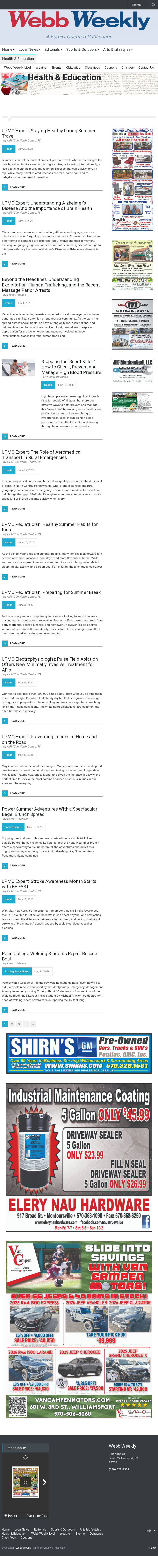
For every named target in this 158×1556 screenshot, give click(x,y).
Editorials (52, 49)
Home (7, 49)
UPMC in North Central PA (24, 140)
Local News (28, 49)
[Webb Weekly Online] (79, 23)
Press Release (16, 294)
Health (8, 148)
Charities (128, 67)
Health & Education (18, 58)
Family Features (57, 376)
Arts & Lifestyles (117, 49)
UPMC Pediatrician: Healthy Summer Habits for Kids (50, 527)
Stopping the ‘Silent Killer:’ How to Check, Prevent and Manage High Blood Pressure (71, 367)
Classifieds (92, 67)
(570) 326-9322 (119, 1469)
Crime (8, 303)
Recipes (16, 827)
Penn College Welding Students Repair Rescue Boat (49, 956)
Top (148, 1530)
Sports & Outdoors (81, 49)
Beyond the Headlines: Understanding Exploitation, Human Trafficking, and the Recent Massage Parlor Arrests (51, 285)
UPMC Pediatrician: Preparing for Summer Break (51, 592)
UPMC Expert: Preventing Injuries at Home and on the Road (49, 739)
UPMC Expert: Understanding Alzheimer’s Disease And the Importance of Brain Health (47, 205)
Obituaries (73, 67)
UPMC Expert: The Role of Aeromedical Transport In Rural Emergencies (42, 455)
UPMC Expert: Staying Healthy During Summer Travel (48, 133)
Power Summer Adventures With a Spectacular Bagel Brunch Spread (49, 811)
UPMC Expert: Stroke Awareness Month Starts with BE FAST (49, 884)
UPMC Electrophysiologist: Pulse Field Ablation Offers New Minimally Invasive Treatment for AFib (50, 665)
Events (57, 67)
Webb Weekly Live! (17, 67)
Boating (9, 971)
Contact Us (146, 67)
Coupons (111, 67)
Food (7, 827)
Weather (42, 67)
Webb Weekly (23, 1547)
